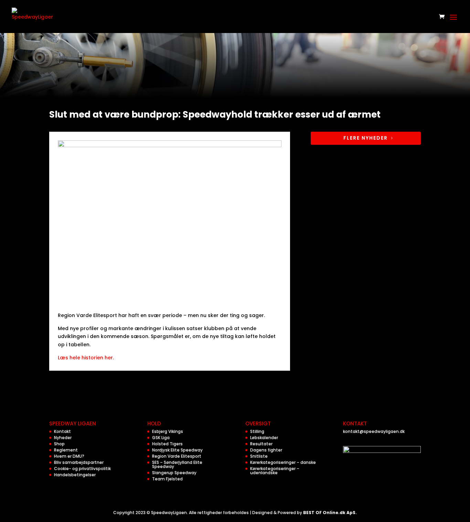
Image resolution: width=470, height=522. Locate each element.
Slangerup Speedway (174, 473)
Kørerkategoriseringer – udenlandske (274, 471)
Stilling (257, 431)
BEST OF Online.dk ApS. (330, 512)
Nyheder (63, 438)
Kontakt (62, 431)
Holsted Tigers (167, 444)
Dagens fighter (266, 450)
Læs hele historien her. (86, 357)
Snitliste (259, 456)
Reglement (66, 450)
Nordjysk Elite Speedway (177, 450)
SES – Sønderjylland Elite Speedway (177, 464)
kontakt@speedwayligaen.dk (374, 431)
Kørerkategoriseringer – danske (283, 462)
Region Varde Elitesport (176, 456)
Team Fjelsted (167, 479)
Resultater (261, 444)
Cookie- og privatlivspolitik (82, 468)
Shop (59, 444)
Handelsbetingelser (75, 475)
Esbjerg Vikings (167, 431)
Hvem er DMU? (69, 456)
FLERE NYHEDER (365, 137)
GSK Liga (161, 438)
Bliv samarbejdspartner (79, 462)
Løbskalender (264, 438)
